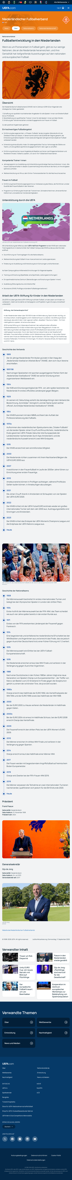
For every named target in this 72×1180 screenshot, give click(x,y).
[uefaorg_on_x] (5, 1141)
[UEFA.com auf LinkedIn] (27, 1141)
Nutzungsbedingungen (19, 1155)
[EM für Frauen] (46, 2)
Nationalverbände (43, 1068)
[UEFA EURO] (40, 2)
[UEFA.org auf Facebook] (12, 1141)
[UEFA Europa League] (9, 2)
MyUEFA (39, 1088)
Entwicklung (41, 1073)
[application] (36, 222)
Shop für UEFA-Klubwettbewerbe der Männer (17, 1111)
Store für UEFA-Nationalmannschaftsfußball (17, 1106)
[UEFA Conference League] (14, 2)
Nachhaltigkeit (7, 1077)
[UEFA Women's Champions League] (30, 2)
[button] (68, 8)
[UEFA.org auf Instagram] (19, 1141)
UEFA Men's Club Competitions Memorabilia (17, 1116)
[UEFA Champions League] (3, 2)
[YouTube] (35, 1141)
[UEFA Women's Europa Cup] (25, 2)
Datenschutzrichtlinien (39, 1155)
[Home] (8, 1064)
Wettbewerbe (6, 1073)
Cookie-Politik (56, 1155)
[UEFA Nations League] (35, 2)
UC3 (38, 1093)
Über (4, 1068)
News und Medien (43, 1077)
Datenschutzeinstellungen (36, 1160)
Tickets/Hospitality (8, 1102)
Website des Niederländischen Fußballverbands (18, 930)
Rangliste (5, 1097)
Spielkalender (7, 1093)
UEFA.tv (5, 1088)
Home (9, 8)
